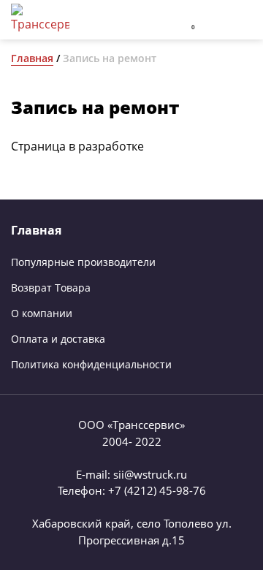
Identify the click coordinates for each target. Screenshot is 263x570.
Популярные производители (83, 262)
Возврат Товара (51, 287)
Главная (32, 58)
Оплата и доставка (58, 339)
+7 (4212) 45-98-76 (157, 490)
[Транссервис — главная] (40, 20)
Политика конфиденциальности (91, 364)
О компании (41, 313)
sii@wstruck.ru (150, 474)
